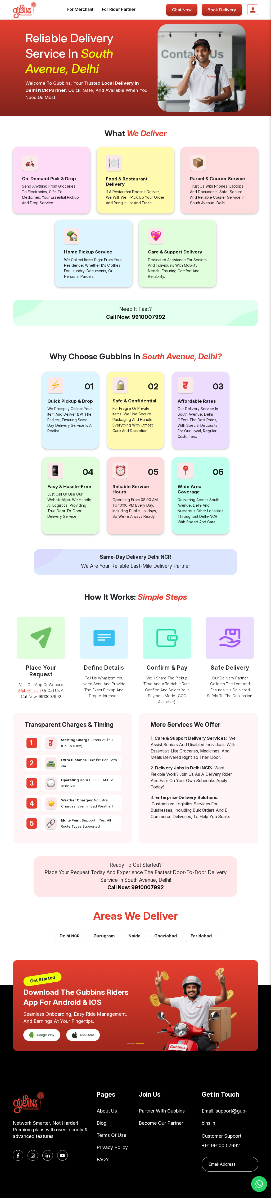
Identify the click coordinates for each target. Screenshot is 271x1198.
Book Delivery (221, 9)
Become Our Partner (161, 1123)
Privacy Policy (112, 1147)
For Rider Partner (119, 9)
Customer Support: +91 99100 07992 (222, 1140)
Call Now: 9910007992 (135, 317)
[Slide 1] (131, 1044)
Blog (102, 1123)
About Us (107, 1111)
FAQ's (103, 1159)
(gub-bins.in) (29, 690)
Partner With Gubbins (162, 1111)
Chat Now (182, 9)
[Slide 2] (140, 1044)
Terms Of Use (111, 1135)
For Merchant (80, 9)
